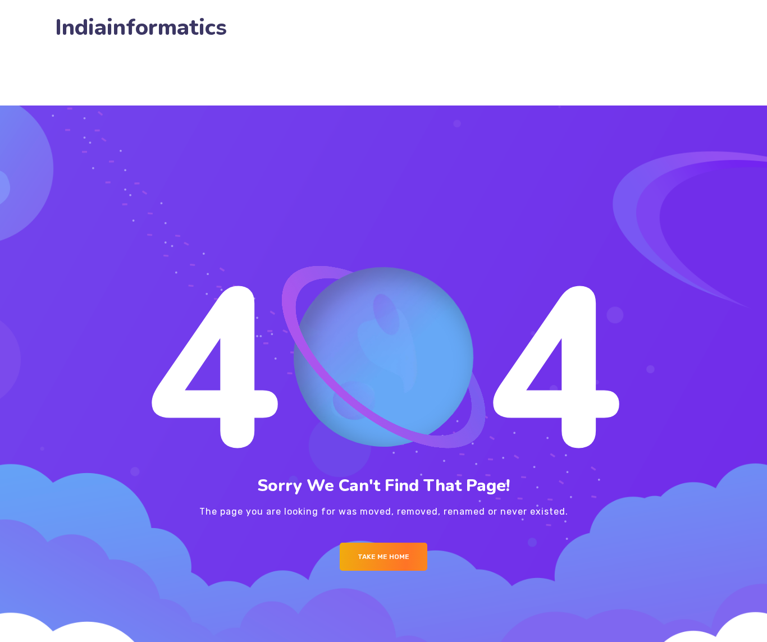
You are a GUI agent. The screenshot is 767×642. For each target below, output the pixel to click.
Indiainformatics (141, 28)
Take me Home (383, 557)
